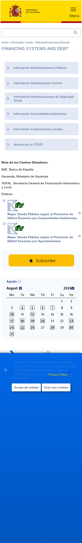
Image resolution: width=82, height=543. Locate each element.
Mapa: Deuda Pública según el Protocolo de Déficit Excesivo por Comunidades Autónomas (42, 216)
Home (5, 42)
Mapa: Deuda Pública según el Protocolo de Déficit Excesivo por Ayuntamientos (40, 239)
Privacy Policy (58, 374)
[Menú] (73, 10)
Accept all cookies (26, 387)
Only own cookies (56, 387)
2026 (67, 288)
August (12, 288)
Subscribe (46, 260)
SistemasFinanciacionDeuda (52, 42)
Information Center (22, 42)
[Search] (74, 32)
